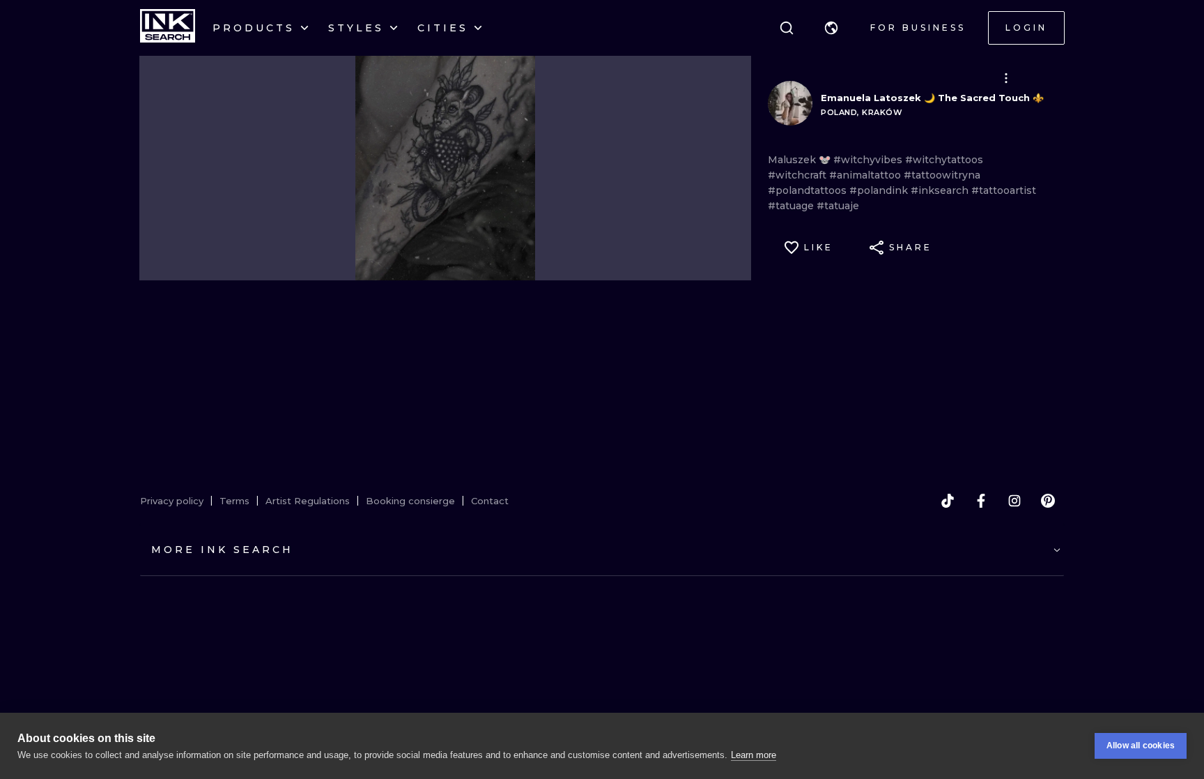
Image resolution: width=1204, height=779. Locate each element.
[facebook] (981, 500)
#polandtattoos (808, 190)
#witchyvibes (869, 159)
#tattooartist (1003, 190)
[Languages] (831, 28)
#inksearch (941, 190)
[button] (831, 28)
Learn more (753, 755)
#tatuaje (838, 205)
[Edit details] (1006, 78)
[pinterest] (1048, 500)
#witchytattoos (944, 159)
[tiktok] (947, 500)
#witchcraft (798, 175)
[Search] (786, 28)
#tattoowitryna (942, 175)
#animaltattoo (866, 175)
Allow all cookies (1140, 745)
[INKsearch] (167, 28)
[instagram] (1014, 500)
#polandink (880, 190)
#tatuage (792, 205)
